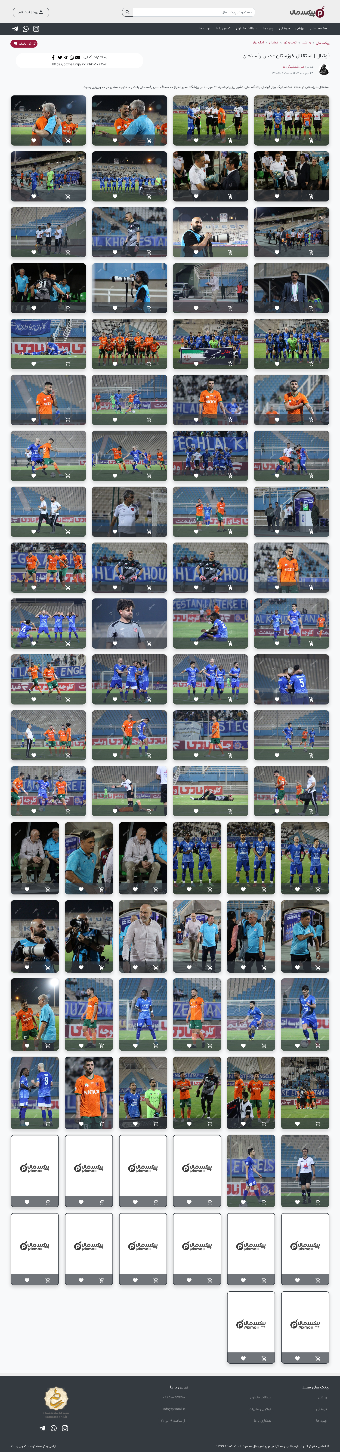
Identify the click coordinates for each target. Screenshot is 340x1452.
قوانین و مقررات (260, 1409)
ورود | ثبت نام (31, 12)
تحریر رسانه (18, 1446)
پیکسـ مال (323, 43)
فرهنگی (321, 1409)
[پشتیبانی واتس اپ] (26, 28)
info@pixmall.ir (174, 1409)
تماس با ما (223, 28)
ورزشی (322, 1397)
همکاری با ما (262, 1420)
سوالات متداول (246, 28)
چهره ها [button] (268, 28)
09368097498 (174, 1397)
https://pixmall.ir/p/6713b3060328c (79, 64)
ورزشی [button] (299, 28)
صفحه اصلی (318, 28)
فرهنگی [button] (284, 28)
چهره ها (321, 1420)
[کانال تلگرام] (15, 28)
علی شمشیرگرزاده (293, 67)
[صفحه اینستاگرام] (36, 28)
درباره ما (204, 28)
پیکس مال (260, 1446)
